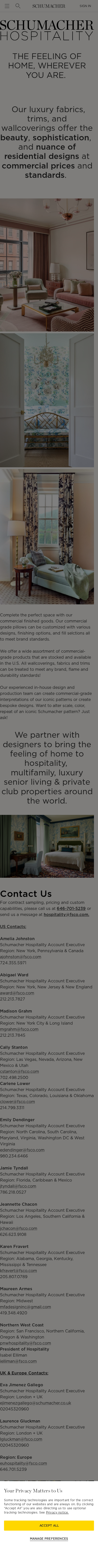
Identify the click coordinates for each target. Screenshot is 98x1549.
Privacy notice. (57, 1512)
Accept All (49, 1525)
